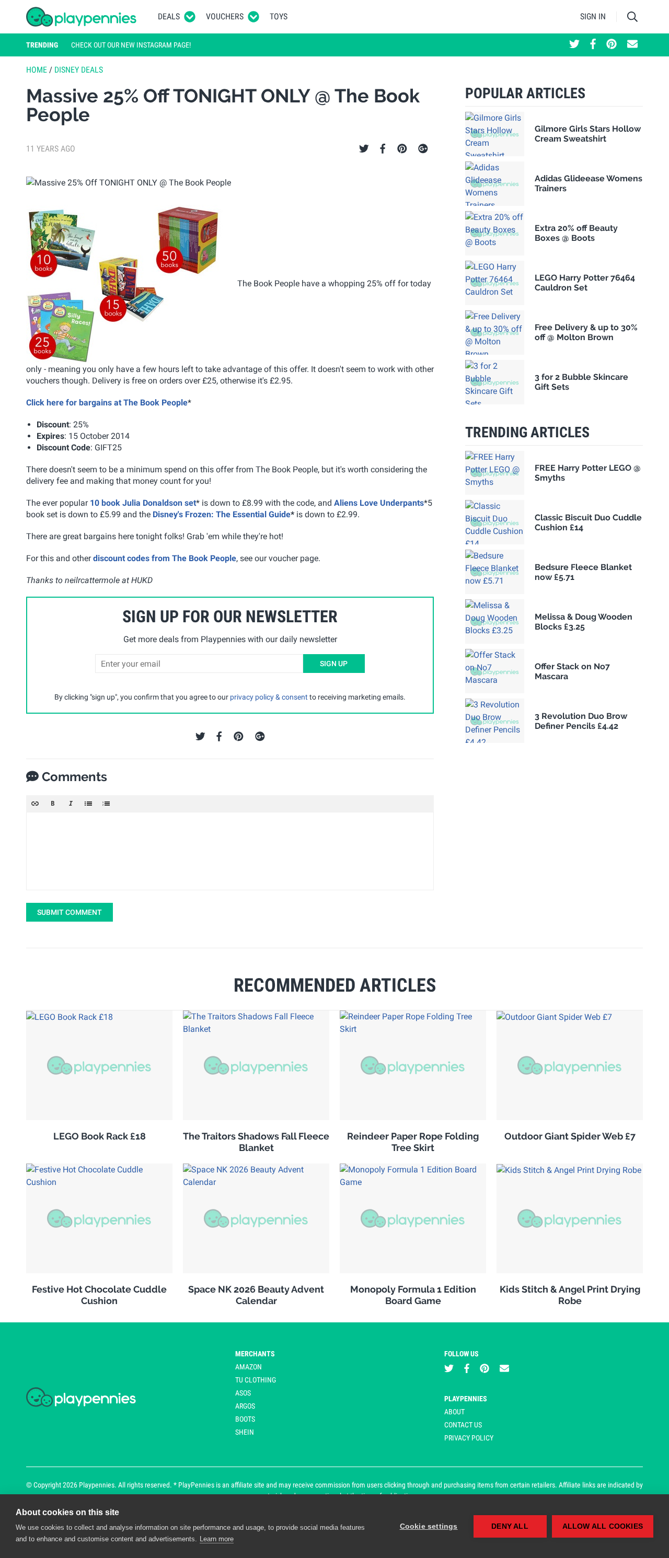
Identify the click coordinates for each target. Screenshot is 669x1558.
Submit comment (69, 912)
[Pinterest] (402, 149)
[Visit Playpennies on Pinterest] (611, 45)
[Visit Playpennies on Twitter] (574, 45)
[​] (230, 851)
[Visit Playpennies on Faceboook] (593, 45)
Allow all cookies (602, 1526)
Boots (245, 1419)
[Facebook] (382, 149)
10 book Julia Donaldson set (143, 503)
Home (36, 70)
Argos (245, 1406)
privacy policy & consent (269, 697)
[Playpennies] (81, 16)
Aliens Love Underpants (379, 503)
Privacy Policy (468, 1438)
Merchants (255, 1354)
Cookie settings (429, 1526)
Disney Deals (78, 70)
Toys (278, 16)
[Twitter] (364, 149)
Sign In (593, 16)
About (454, 1412)
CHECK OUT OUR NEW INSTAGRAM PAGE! (131, 45)
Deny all (509, 1526)
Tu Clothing (255, 1380)
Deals (169, 16)
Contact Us (463, 1425)
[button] (35, 803)
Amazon (248, 1367)
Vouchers (225, 16)
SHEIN (244, 1432)
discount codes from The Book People (163, 558)
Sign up (334, 663)
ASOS (243, 1393)
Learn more (217, 1539)
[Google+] (423, 149)
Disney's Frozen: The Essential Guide (222, 514)
